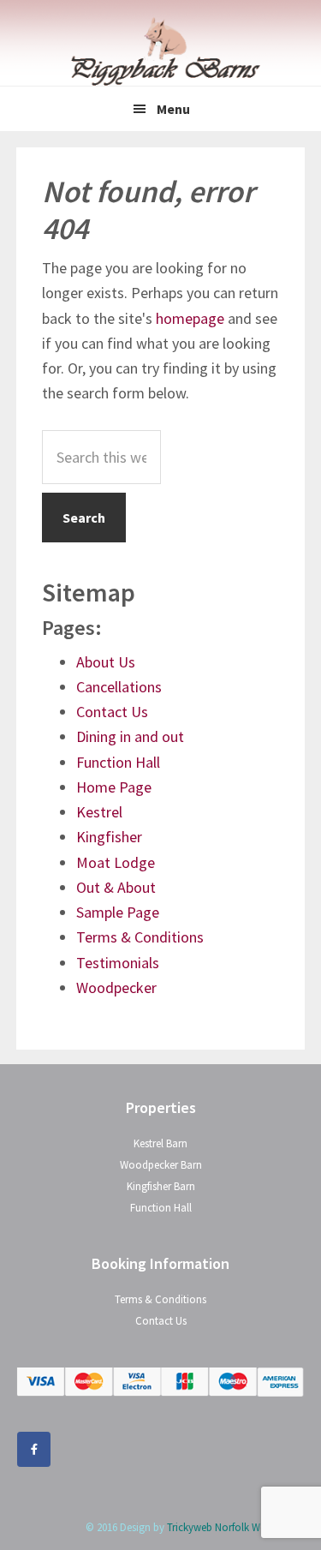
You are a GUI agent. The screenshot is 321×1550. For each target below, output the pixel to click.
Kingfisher (109, 837)
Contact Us (112, 711)
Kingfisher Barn (161, 1186)
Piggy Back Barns (161, 51)
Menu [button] (173, 108)
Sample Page (117, 912)
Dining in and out (130, 736)
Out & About (116, 887)
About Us (105, 662)
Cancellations (119, 687)
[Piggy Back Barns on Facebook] (34, 1449)
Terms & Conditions (140, 937)
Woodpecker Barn (161, 1165)
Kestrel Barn (160, 1143)
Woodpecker (116, 987)
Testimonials (117, 962)
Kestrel (99, 812)
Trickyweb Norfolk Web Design (236, 1527)
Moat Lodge (115, 862)
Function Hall (118, 762)
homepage (190, 318)
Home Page (114, 787)
